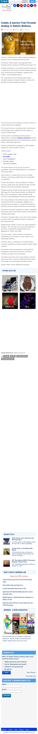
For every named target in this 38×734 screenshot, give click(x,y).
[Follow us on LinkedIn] (24, 5)
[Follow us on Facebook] (14, 5)
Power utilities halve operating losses (13, 585)
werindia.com (10, 636)
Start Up (16, 29)
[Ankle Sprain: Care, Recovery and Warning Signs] (7, 541)
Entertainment (26, 638)
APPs (32, 1)
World (12, 638)
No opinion (8, 669)
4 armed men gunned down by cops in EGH (14, 588)
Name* (4, 684)
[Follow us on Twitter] (18, 5)
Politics (17, 638)
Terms (27, 729)
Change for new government (13, 666)
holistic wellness (22, 356)
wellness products (24, 138)
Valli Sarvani (25, 29)
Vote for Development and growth (15, 664)
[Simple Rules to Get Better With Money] (7, 552)
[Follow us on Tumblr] (31, 5)
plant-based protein (7, 359)
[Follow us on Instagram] (34, 5)
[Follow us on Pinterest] (21, 5)
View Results (31, 672)
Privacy (21, 729)
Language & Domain (25, 1)
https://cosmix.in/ (19, 353)
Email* (4, 689)
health (13, 356)
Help (15, 729)
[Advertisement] (18, 100)
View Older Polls (31, 676)
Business (6, 638)
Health (5, 641)
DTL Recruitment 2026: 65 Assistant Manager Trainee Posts (23, 561)
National (28, 636)
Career (10, 729)
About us (3, 729)
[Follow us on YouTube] (28, 5)
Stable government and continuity (15, 662)
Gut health (6, 156)
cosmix (6, 356)
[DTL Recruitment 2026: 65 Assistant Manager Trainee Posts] (7, 563)
